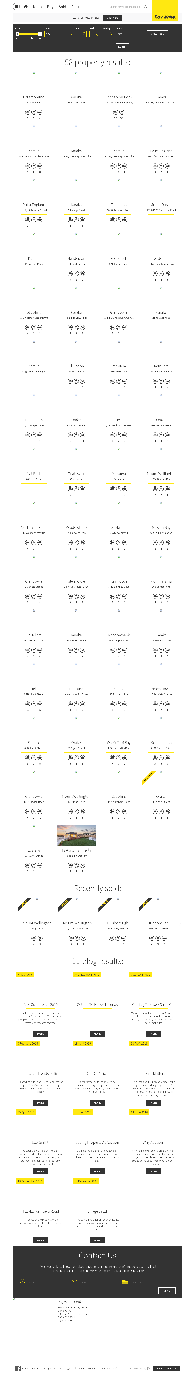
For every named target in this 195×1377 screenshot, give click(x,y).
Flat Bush (33, 473)
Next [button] (180, 924)
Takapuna (119, 204)
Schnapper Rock (118, 97)
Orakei (76, 419)
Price (17, 28)
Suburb (119, 28)
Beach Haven (161, 688)
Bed (78, 28)
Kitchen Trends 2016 (40, 1073)
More (40, 1033)
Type (47, 28)
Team (37, 6)
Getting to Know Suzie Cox (153, 1004)
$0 (16, 38)
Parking (106, 28)
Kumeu (34, 258)
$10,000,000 (36, 38)
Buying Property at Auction (97, 1142)
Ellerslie (34, 742)
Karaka (76, 97)
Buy (50, 6)
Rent (75, 6)
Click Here (112, 17)
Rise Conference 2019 (41, 1004)
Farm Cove (118, 581)
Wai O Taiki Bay (119, 742)
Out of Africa (97, 1073)
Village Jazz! (97, 1211)
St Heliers (118, 419)
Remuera (119, 365)
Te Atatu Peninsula (76, 850)
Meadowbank (76, 527)
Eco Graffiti (40, 1142)
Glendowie (118, 312)
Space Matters (153, 1073)
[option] (37, 922)
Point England (161, 150)
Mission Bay (161, 527)
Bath (91, 28)
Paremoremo (34, 97)
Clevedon (76, 365)
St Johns (161, 258)
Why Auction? (154, 1142)
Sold (62, 6)
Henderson (76, 258)
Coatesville (76, 473)
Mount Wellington (161, 473)
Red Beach (118, 258)
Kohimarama (161, 581)
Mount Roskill (161, 204)
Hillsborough (117, 922)
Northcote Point (34, 527)
